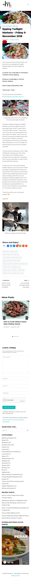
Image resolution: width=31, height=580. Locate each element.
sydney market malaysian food (11, 273)
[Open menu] (27, 4)
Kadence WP (15, 575)
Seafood (4, 472)
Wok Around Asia (7, 488)
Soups (4, 479)
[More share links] (26, 246)
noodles (14, 270)
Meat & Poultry (6, 458)
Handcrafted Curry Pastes (10, 451)
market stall (6, 270)
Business (9, 26)
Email (5, 386)
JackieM (6, 39)
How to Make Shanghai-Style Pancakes (24, 284)
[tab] (12, 336)
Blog (3, 26)
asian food (6, 251)
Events (4, 447)
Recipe (4, 465)
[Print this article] (20, 246)
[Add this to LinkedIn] (14, 246)
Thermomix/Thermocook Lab (11, 481)
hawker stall (23, 263)
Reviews (4, 467)
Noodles (4, 461)
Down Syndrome (16, 257)
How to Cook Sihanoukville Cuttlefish (6, 284)
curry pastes (6, 257)
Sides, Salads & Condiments (11, 474)
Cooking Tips (6, 445)
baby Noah (14, 251)
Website (6, 393)
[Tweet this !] (11, 246)
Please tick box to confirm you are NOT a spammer (14, 412)
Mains (4, 456)
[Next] (27, 318)
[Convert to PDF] (23, 246)
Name (5, 378)
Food (3, 449)
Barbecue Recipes (8, 438)
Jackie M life (6, 267)
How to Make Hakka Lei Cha (11, 513)
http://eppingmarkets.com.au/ (14, 96)
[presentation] (15, 310)
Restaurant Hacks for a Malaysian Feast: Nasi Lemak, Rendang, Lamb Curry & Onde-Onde (14, 503)
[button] (4, 41)
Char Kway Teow (7, 254)
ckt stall (16, 254)
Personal (15, 26)
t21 (22, 273)
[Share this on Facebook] (8, 246)
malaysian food (16, 267)
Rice (3, 470)
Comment (7, 357)
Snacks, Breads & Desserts (10, 477)
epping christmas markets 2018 (11, 260)
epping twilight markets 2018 (11, 263)
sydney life (21, 270)
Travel (4, 483)
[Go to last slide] (4, 318)
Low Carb (5, 454)
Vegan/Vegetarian (8, 486)
